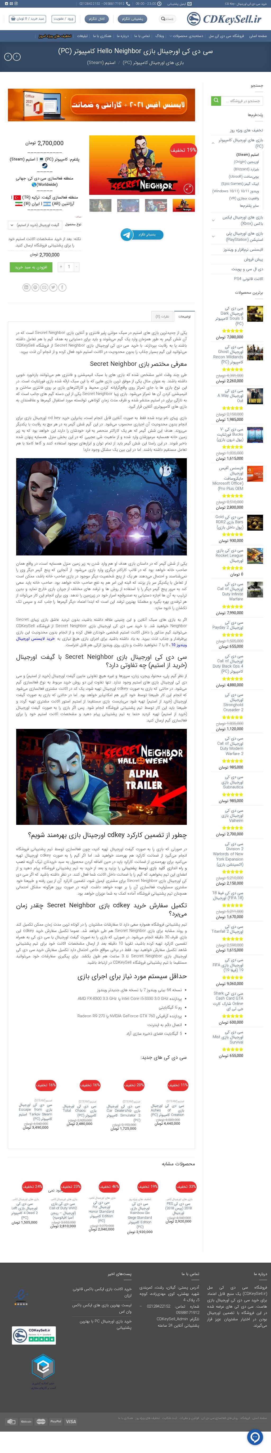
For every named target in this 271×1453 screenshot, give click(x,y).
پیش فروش (253, 259)
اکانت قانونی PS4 (248, 279)
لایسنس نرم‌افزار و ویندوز (243, 249)
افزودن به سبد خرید (31, 267)
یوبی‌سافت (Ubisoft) (244, 177)
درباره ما (123, 36)
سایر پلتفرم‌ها (249, 206)
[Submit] (216, 101)
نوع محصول (73, 224)
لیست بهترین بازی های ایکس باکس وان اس (102, 1308)
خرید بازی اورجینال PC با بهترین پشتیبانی (106, 1324)
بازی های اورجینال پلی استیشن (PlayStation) (244, 236)
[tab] (184, 316)
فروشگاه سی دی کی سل (226, 36)
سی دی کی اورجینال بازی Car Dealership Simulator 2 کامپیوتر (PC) (123, 1113)
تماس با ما (142, 36)
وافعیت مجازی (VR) (244, 198)
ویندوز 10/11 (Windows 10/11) (235, 191)
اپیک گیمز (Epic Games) (240, 184)
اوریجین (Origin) (246, 162)
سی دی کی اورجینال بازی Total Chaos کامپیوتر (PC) (79, 1111)
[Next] (94, 165)
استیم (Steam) (101, 62)
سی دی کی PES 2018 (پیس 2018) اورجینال (178, 1209)
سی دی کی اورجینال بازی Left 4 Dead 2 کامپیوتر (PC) (24, 1211)
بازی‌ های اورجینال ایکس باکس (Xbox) (243, 220)
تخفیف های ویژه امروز (55, 36)
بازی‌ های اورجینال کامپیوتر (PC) (153, 62)
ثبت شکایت (169, 1418)
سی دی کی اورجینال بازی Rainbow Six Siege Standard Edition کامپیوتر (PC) (140, 1215)
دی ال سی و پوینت (247, 269)
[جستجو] (163, 19)
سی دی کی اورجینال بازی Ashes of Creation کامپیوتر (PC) (167, 1110)
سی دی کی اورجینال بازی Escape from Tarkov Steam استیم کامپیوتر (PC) (35, 1112)
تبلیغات (82, 36)
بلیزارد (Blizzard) (246, 169)
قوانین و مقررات (189, 1418)
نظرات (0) (162, 316)
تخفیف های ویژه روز (246, 130)
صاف (78, 217)
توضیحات (184, 316)
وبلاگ (159, 36)
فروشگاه (245, 1418)
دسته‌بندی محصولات (188, 36)
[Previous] (186, 165)
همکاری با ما (102, 36)
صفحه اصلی (258, 36)
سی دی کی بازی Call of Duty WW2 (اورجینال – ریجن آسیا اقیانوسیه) (63, 1211)
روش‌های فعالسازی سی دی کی (219, 1418)
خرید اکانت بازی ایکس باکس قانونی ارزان (102, 1292)
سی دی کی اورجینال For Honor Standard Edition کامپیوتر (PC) (101, 1212)
